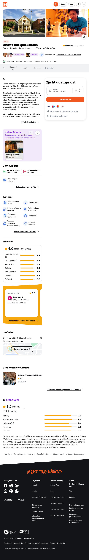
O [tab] (3, 68)
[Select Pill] (56, 4)
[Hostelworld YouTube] (5, 491)
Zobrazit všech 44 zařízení (69, 55)
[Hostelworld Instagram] (17, 485)
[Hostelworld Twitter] (11, 485)
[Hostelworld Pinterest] (11, 491)
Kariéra (72, 497)
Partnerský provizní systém (75, 515)
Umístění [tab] (25, 68)
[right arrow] (37, 133)
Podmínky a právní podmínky (36, 543)
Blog (52, 491)
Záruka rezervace (58, 497)
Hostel (6, 41)
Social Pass (55, 485)
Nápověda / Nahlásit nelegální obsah (38, 518)
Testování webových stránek (15, 549)
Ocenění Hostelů (57, 503)
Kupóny (53, 543)
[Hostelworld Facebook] (5, 485)
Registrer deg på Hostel (76, 509)
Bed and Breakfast (39, 497)
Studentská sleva (57, 515)
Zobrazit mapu (25, 48)
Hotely (34, 491)
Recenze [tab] (37, 68)
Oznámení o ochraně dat (13, 543)
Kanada (13, 48)
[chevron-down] (23, 408)
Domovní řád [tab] (13, 68)
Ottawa (6, 48)
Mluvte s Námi (37, 512)
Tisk (71, 491)
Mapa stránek (33, 549)
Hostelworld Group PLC (76, 485)
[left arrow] (31, 133)
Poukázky (61, 543)
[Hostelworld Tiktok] (17, 491)
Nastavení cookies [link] (47, 549)
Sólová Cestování (57, 509)
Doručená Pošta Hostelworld (75, 521)
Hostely (35, 485)
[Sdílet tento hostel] (84, 36)
